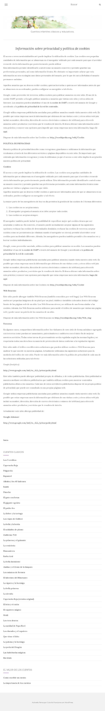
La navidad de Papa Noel (14, 626)
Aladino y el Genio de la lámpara (17, 567)
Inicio (5, 440)
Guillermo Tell (9, 535)
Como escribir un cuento (14, 677)
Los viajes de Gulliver (13, 519)
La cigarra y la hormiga (13, 583)
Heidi (5, 615)
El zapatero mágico (12, 610)
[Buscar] (100, 5)
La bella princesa (11, 588)
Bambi (6, 487)
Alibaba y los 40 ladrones (14, 481)
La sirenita (8, 594)
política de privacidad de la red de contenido (38, 106)
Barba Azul (8, 556)
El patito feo (9, 508)
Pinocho (7, 492)
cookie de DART (59, 102)
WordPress (69, 702)
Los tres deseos (10, 620)
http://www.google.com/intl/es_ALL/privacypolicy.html (29, 370)
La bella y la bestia (11, 524)
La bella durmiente (11, 561)
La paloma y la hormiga (13, 642)
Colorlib (50, 702)
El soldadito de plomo (13, 529)
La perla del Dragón (12, 647)
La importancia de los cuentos (17, 683)
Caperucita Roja (10, 465)
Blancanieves (9, 551)
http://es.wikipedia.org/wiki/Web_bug (73, 318)
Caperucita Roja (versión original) (18, 599)
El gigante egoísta (11, 503)
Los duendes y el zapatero (15, 631)
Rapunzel (7, 476)
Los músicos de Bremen (14, 572)
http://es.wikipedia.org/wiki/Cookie (67, 137)
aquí (5, 131)
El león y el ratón (11, 604)
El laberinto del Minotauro (15, 577)
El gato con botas (11, 497)
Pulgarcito (8, 471)
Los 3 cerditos (9, 460)
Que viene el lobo (11, 636)
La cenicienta (9, 545)
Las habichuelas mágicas (14, 652)
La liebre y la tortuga (13, 513)
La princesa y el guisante (14, 540)
